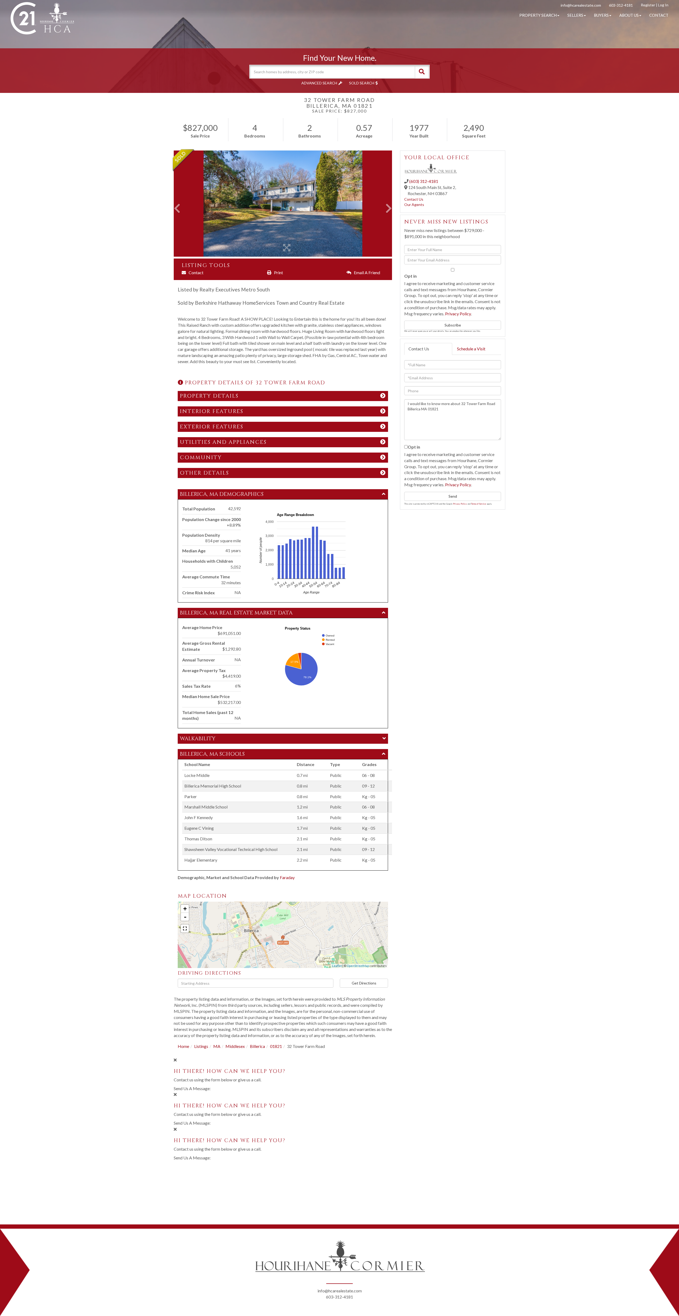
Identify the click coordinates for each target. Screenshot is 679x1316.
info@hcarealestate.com (581, 5)
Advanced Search (319, 83)
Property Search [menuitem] (538, 15)
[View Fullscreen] (185, 928)
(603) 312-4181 (423, 181)
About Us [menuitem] (629, 15)
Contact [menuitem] (658, 15)
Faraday (287, 877)
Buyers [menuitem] (601, 15)
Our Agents (414, 204)
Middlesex (235, 1046)
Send (453, 496)
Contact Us (413, 199)
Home (183, 1046)
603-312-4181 (621, 5)
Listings (201, 1046)
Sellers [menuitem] (575, 15)
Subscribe (453, 325)
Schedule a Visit (471, 348)
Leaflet (337, 965)
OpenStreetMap (358, 965)
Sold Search (361, 83)
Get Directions (364, 983)
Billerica (257, 1046)
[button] (421, 71)
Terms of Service (478, 503)
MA (216, 1046)
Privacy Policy (458, 313)
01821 (276, 1046)
